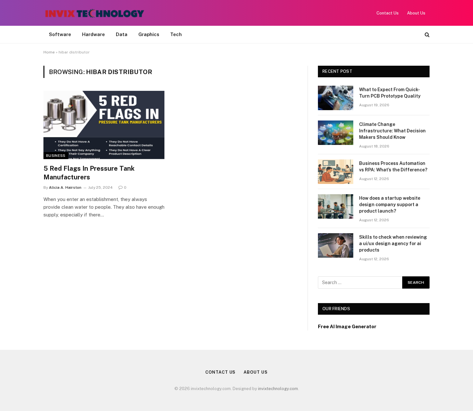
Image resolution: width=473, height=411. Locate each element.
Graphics (148, 34)
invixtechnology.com (278, 388)
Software (60, 34)
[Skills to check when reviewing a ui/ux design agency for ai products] (335, 245)
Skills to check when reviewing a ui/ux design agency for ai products (393, 243)
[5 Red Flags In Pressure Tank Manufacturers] (103, 125)
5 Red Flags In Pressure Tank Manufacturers (88, 173)
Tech (176, 34)
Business (56, 156)
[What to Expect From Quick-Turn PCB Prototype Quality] (335, 98)
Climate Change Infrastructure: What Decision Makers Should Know (392, 131)
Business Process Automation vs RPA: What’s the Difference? (393, 166)
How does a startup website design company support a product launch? (389, 205)
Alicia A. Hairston (65, 187)
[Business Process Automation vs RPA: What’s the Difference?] (335, 171)
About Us (416, 13)
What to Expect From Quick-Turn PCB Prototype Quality (390, 93)
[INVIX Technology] (94, 13)
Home (49, 52)
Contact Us (387, 13)
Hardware (93, 34)
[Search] (426, 34)
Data (121, 34)
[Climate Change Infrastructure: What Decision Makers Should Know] (335, 132)
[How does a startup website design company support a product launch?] (335, 206)
